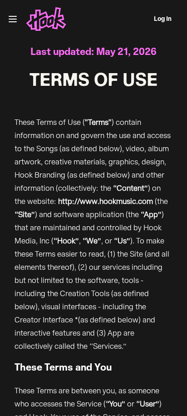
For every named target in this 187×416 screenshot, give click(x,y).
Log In (163, 19)
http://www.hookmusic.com (105, 201)
